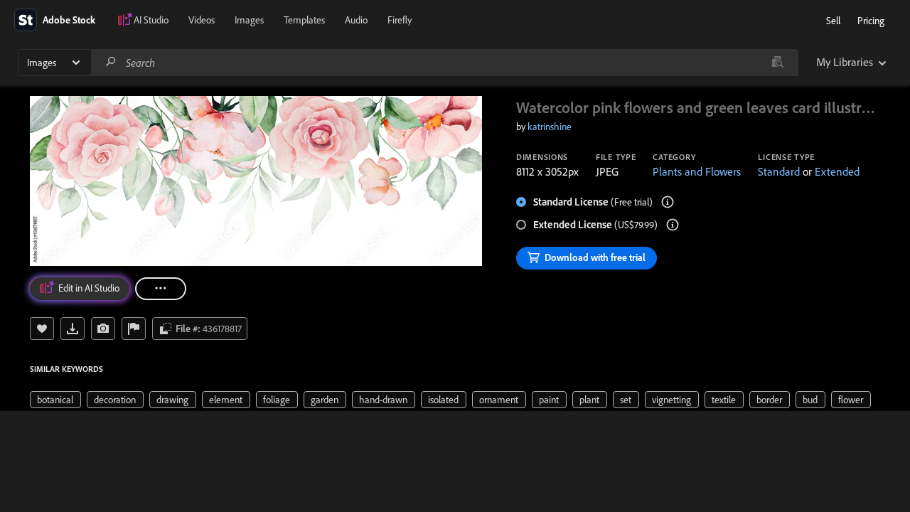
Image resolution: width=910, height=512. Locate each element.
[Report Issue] (134, 328)
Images (249, 20)
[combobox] (444, 62)
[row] (55, 399)
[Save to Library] (42, 328)
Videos (201, 20)
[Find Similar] (103, 328)
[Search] (111, 62)
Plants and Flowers (697, 171)
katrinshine (550, 126)
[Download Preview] (72, 328)
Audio (356, 20)
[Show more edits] (160, 288)
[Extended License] (672, 224)
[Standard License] (667, 202)
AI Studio (151, 20)
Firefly (399, 20)
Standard (779, 171)
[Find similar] (777, 62)
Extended (837, 171)
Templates (304, 20)
